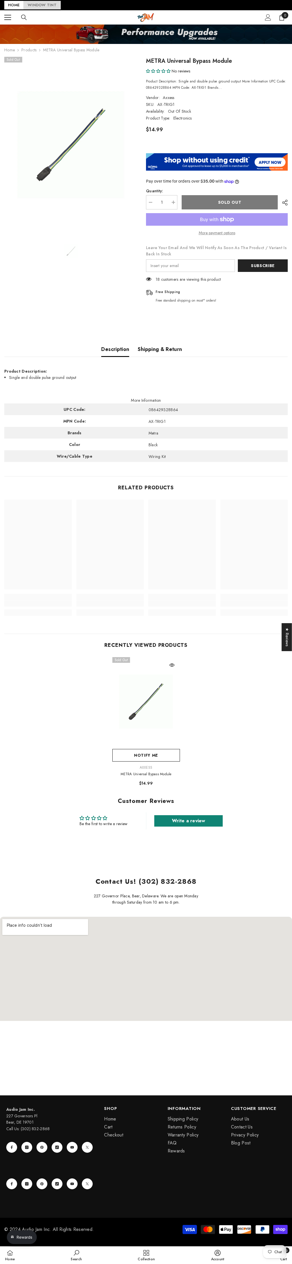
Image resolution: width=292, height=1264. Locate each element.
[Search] (24, 17)
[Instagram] (26, 1147)
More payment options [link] (217, 233)
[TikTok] (57, 1147)
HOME (14, 5)
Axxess (169, 97)
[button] (158, 71)
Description (115, 349)
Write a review (188, 820)
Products (28, 50)
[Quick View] (172, 665)
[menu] (7, 17)
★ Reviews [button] (287, 637)
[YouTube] (72, 1147)
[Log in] (268, 17)
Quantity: (154, 191)
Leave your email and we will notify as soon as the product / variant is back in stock (216, 251)
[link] (38, 603)
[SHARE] (283, 202)
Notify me (146, 755)
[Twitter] (87, 1147)
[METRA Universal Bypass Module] (146, 701)
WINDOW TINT (42, 5)
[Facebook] (11, 1147)
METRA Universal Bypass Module (146, 774)
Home (9, 50)
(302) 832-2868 (35, 1129)
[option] (70, 145)
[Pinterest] (41, 1147)
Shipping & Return (160, 349)
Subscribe (263, 265)
